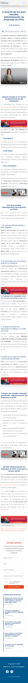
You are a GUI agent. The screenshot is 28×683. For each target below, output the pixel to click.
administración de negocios (17, 530)
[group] (14, 31)
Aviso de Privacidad (14, 676)
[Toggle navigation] (23, 3)
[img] (22, 31)
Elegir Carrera (4, 529)
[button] (3, 31)
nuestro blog (4, 509)
